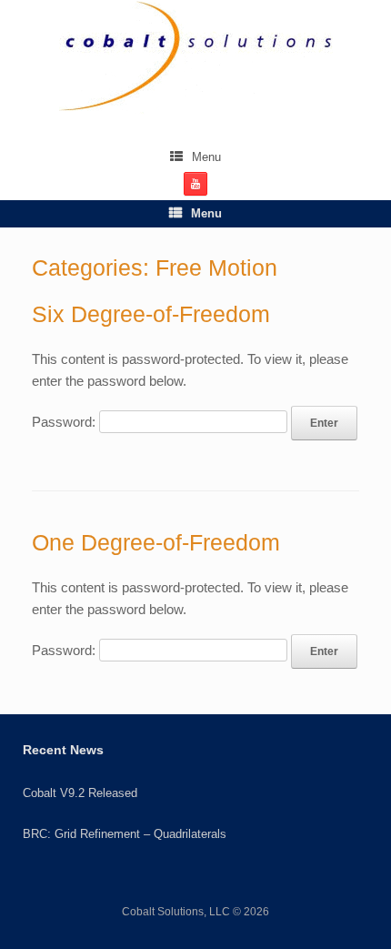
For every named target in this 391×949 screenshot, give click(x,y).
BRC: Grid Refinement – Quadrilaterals (124, 834)
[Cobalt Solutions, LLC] (195, 57)
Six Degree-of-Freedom (151, 314)
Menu (206, 157)
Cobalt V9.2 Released (80, 793)
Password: (65, 421)
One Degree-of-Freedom (156, 542)
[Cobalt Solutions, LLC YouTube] (195, 184)
